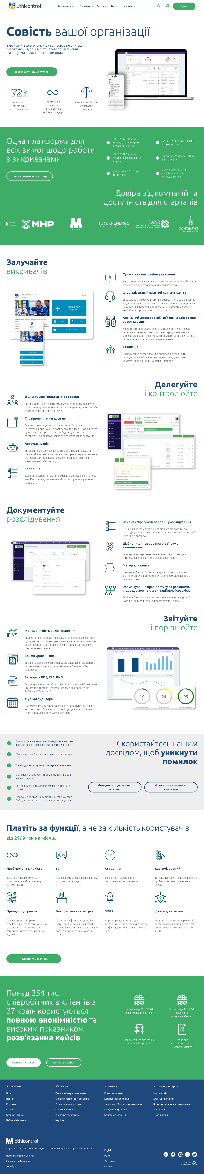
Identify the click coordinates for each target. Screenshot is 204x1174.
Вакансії (10, 1109)
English (108, 1150)
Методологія (160, 1093)
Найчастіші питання (16, 1120)
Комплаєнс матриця (115, 1115)
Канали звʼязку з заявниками (70, 1093)
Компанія (126, 6)
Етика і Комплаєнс (114, 1093)
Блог (114, 6)
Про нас (10, 1099)
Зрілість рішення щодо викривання (171, 1104)
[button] (159, 6)
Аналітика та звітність (67, 1115)
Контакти (11, 1104)
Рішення (85, 6)
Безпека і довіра (15, 1115)
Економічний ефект (163, 1099)
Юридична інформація (18, 1161)
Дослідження (160, 1115)
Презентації (159, 1109)
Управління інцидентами (68, 1104)
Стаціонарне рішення (115, 1109)
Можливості (66, 6)
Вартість (101, 6)
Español (108, 1166)
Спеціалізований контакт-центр (72, 1099)
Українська (110, 1161)
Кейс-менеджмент (65, 1109)
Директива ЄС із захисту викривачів (123, 1104)
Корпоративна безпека (116, 1099)
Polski (107, 1155)
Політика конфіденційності (20, 1155)
